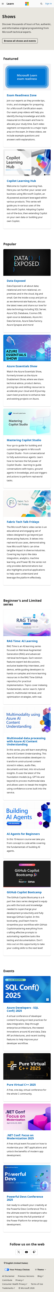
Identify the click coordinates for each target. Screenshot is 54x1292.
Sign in (48, 3)
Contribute (7, 1280)
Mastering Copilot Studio (24, 440)
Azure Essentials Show (22, 366)
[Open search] (41, 3)
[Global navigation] (3, 3)
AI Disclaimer (8, 1276)
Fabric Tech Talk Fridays (23, 522)
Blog (40, 1276)
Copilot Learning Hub (21, 181)
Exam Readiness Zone (22, 95)
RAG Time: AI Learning (22, 641)
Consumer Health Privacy (13, 1284)
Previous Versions (26, 1276)
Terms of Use (37, 1284)
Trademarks (7, 1288)
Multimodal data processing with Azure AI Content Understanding (26, 741)
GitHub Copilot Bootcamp (24, 892)
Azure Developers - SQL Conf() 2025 (22, 1009)
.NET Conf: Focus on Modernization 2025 (20, 1137)
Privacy (19, 1280)
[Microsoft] (27, 4)
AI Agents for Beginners (23, 834)
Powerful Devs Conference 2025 (25, 1198)
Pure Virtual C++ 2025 (21, 1084)
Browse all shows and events (20, 40)
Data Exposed (16, 280)
